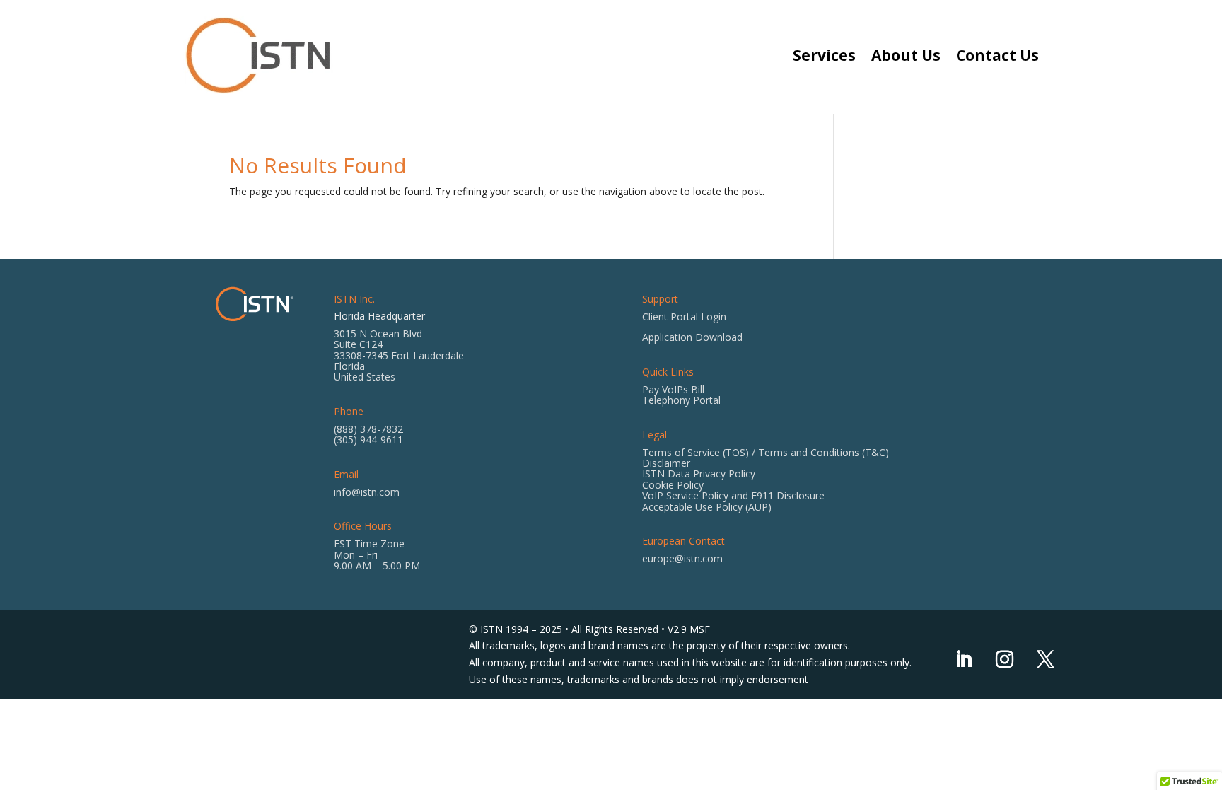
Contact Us (997, 55)
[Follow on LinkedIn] (963, 660)
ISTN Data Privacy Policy (698, 473)
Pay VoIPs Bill (673, 389)
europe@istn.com (682, 558)
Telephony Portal (681, 400)
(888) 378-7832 (368, 429)
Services (824, 55)
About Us (906, 55)
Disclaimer (666, 463)
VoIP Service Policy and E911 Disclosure (733, 495)
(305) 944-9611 (368, 439)
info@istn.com (367, 492)
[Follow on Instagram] (1004, 660)
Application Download (692, 337)
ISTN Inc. (354, 299)
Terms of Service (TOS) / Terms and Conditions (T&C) (765, 452)
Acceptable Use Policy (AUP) (707, 506)
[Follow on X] (1045, 660)
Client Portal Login (684, 316)
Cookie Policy (673, 485)
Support (660, 299)
